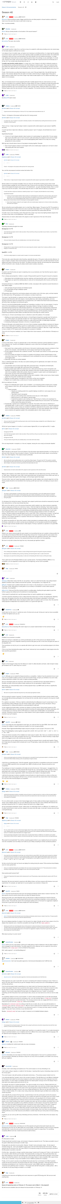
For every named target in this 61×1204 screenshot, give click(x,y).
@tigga (3, 791)
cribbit (7, 46)
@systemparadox (6, 961)
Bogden (7, 269)
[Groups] (36, 2)
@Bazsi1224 (5, 590)
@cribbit (19, 105)
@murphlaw (5, 41)
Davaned (8, 1052)
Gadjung (7, 106)
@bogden (4, 490)
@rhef (3, 428)
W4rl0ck (7, 1041)
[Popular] (28, 2)
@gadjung (4, 157)
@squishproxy (5, 626)
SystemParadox (9, 942)
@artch (4, 31)
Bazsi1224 (8, 449)
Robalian (8, 958)
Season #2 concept (15, 108)
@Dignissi (20, 1041)
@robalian (4, 974)
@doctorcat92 (5, 1126)
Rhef (7, 224)
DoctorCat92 (9, 1066)
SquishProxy (9, 609)
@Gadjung (17, 154)
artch (7, 17)
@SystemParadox (20, 958)
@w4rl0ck (4, 1055)
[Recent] (24, 2)
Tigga (7, 488)
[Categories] (20, 2)
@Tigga (18, 788)
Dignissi (7, 1019)
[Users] (32, 2)
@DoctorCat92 (23, 1123)
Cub (7, 661)
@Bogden (4, 585)
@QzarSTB (23, 16)
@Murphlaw (23, 38)
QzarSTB (8, 722)
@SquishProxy (23, 624)
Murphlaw (8, 29)
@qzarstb (4, 19)
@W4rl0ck (18, 1052)
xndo (7, 635)
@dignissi (4, 1044)
